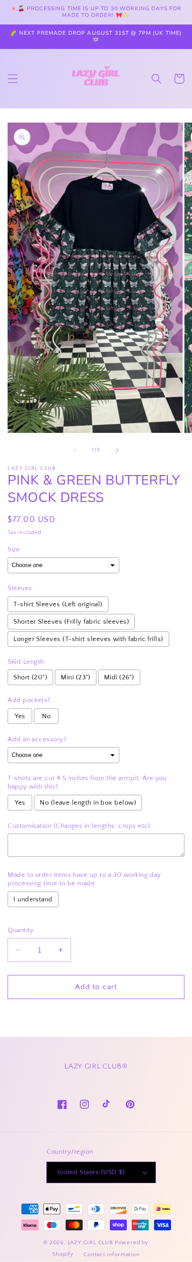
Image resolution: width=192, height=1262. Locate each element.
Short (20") (30, 677)
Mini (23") (76, 677)
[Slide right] (117, 450)
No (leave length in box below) (88, 802)
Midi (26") (119, 677)
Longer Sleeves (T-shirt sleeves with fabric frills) (88, 639)
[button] (12, 78)
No (46, 716)
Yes (20, 716)
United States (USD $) (91, 1172)
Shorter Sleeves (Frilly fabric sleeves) (71, 621)
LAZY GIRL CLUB (90, 1242)
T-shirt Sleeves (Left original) (57, 604)
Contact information (111, 1254)
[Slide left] (75, 450)
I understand (33, 899)
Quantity (21, 930)
